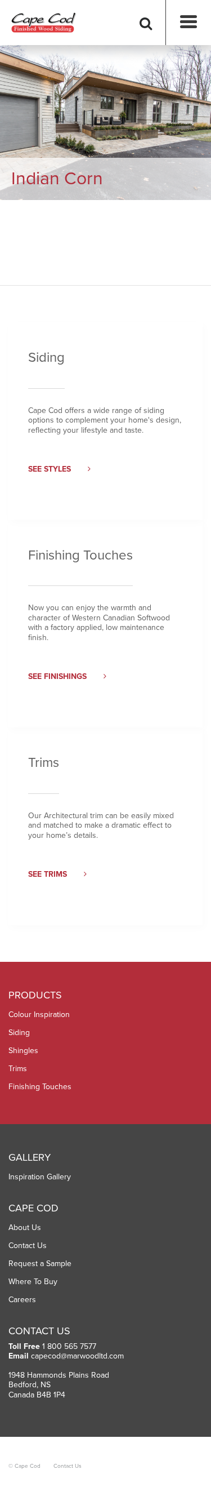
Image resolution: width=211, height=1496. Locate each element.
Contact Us (27, 1245)
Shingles (23, 1050)
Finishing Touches (39, 1086)
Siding (19, 1032)
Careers (22, 1299)
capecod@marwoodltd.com (77, 1356)
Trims (17, 1068)
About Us (24, 1227)
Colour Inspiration (39, 1014)
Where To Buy (32, 1281)
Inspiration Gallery (39, 1177)
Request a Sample (39, 1263)
